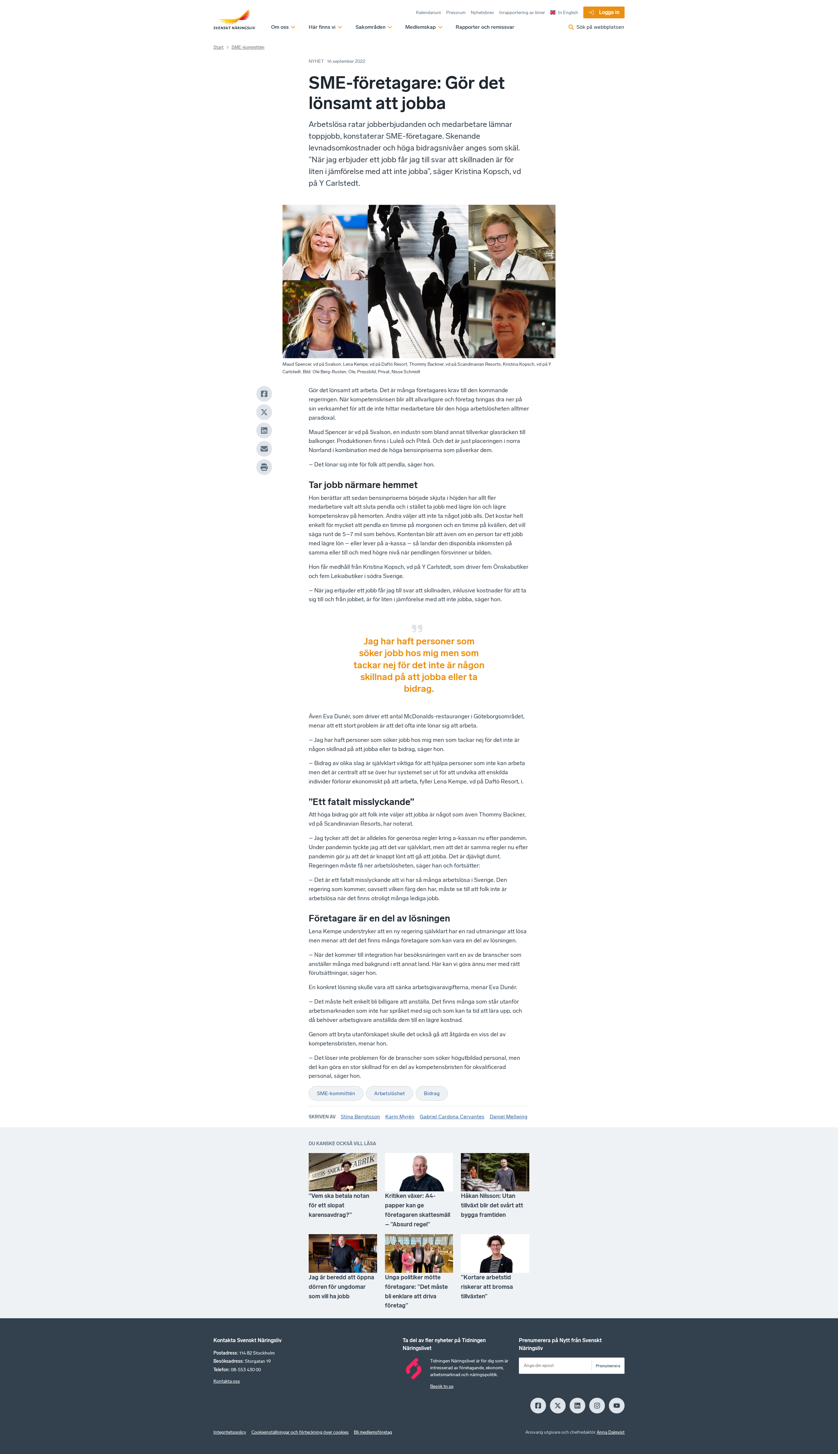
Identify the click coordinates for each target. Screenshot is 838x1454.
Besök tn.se (441, 1386)
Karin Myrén (399, 1116)
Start (218, 47)
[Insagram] (597, 1405)
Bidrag (432, 1093)
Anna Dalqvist (611, 1432)
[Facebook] (264, 394)
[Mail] (264, 449)
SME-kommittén (247, 47)
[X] (264, 412)
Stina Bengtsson (360, 1116)
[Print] (264, 467)
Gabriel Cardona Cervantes (452, 1116)
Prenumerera (608, 1365)
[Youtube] (617, 1405)
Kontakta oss (226, 1381)
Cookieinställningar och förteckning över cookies (300, 1432)
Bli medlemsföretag (373, 1432)
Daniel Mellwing (508, 1116)
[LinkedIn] (264, 430)
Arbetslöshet (389, 1093)
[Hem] (234, 20)
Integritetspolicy (229, 1432)
